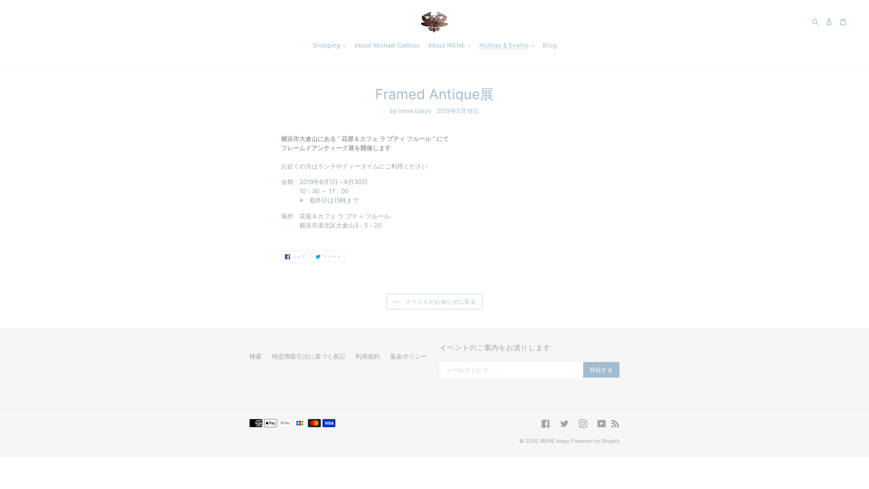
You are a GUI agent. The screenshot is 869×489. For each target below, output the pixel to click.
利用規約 (367, 356)
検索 (255, 356)
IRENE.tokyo (554, 441)
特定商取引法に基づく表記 (308, 356)
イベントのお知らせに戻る (439, 301)
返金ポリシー (408, 356)
